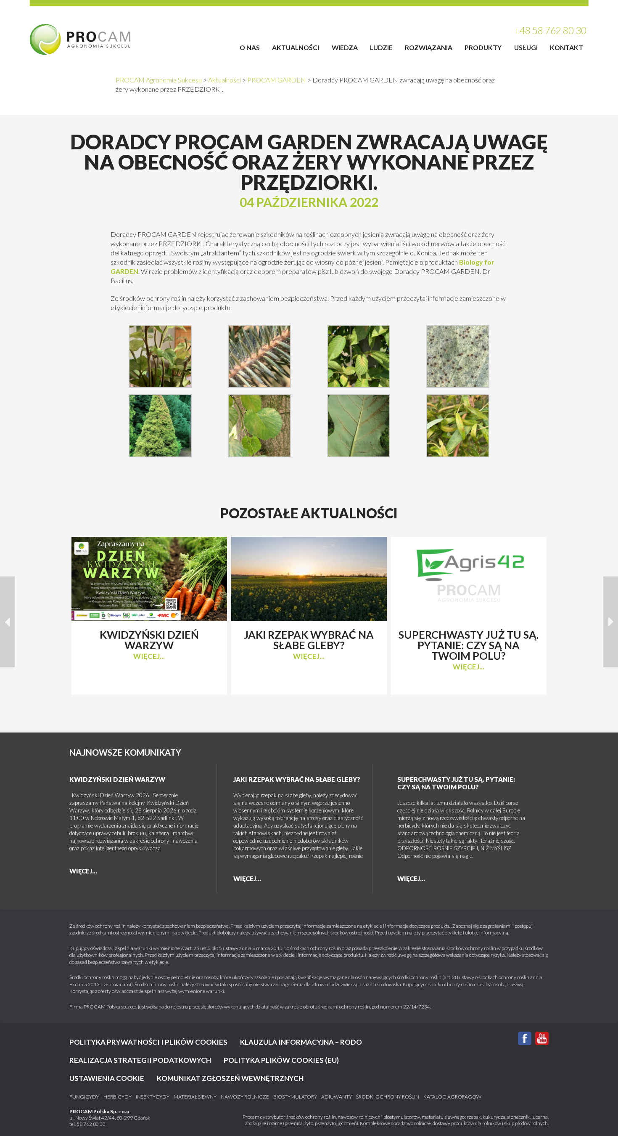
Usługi (526, 47)
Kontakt (566, 47)
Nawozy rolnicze (245, 1096)
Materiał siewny (195, 1096)
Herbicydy (117, 1096)
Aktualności (295, 47)
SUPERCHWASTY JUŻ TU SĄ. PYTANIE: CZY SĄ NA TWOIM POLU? (456, 783)
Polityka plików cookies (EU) (281, 1060)
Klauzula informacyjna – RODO (301, 1042)
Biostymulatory (295, 1096)
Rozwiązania (428, 47)
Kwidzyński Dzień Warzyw (117, 779)
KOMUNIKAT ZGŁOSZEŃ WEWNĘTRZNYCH (230, 1078)
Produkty (483, 47)
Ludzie (381, 47)
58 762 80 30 (91, 1124)
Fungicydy (84, 1096)
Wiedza (345, 47)
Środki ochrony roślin (387, 1096)
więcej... (149, 656)
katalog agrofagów (452, 1096)
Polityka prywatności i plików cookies (148, 1042)
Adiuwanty (336, 1096)
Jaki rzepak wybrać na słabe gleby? (296, 779)
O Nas (250, 47)
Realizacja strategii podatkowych (140, 1060)
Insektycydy (152, 1096)
